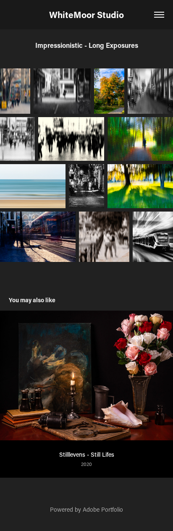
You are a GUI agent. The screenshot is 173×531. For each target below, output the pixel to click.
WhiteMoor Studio (86, 15)
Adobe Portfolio (103, 509)
